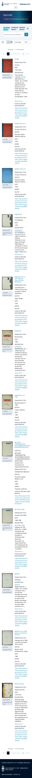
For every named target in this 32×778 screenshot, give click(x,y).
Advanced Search (14, 28)
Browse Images (22, 28)
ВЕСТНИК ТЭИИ (20, 525)
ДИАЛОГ (17, 585)
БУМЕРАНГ (18, 347)
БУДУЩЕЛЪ (18, 230)
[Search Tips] (28, 28)
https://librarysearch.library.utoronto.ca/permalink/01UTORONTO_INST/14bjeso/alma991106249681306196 (22, 500)
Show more (18, 101)
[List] (8, 42)
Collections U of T (11, 763)
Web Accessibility (7, 774)
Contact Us (16, 774)
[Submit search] (26, 34)
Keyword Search (6, 28)
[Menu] (16, 7)
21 (23, 54)
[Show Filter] (2, 42)
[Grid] (11, 42)
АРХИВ (23, 77)
